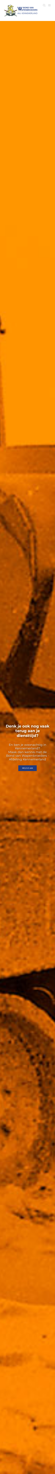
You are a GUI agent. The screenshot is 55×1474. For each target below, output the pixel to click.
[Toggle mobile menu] (49, 5)
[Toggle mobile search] (44, 5)
